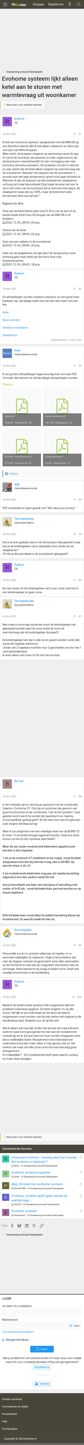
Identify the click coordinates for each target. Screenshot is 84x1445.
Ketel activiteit (11, 320)
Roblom (19, 118)
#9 (80, 945)
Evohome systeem (24, 1211)
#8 (80, 796)
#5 (80, 534)
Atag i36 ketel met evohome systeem (37, 1184)
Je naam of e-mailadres (17, 1306)
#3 (80, 365)
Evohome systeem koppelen (30, 1172)
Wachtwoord (10, 1319)
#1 (80, 134)
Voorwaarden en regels (15, 1406)
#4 (80, 499)
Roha (16, 1176)
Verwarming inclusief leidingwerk (40, 1166)
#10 (79, 996)
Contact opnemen (12, 1399)
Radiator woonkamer (16, 327)
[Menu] (5, 4)
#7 (80, 616)
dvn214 (17, 1204)
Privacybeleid (9, 1413)
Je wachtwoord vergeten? (18, 1331)
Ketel (6, 312)
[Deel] (74, 134)
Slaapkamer (10, 335)
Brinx (16, 1166)
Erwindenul (19, 1215)
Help (4, 1421)
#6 (80, 580)
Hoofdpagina (9, 1428)
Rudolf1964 (20, 1188)
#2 (80, 288)
